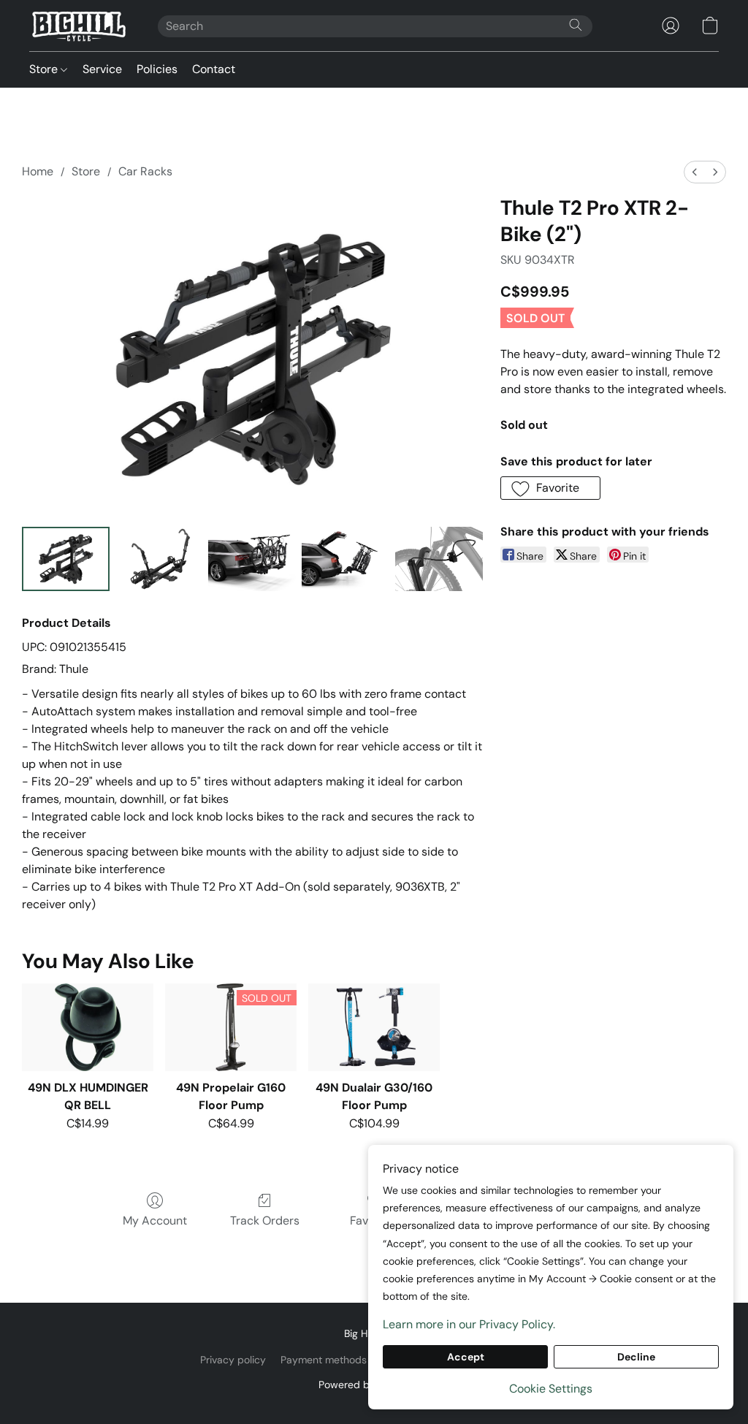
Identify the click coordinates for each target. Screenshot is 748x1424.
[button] (79, 25)
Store (45, 69)
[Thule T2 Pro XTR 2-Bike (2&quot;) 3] (345, 559)
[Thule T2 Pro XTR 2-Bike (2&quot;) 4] (439, 559)
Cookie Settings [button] (550, 1388)
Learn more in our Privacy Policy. (469, 1324)
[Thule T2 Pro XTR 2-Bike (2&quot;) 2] (252, 559)
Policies (157, 69)
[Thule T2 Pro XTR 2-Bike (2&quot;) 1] (159, 559)
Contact (213, 69)
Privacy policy (233, 1359)
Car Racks (145, 171)
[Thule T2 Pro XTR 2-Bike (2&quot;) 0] (66, 559)
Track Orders (264, 1220)
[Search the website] (576, 25)
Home (37, 171)
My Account (155, 1220)
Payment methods (323, 1359)
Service (102, 69)
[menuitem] (694, 172)
